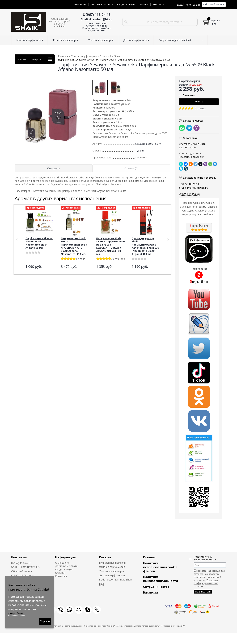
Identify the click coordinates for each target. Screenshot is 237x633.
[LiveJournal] (186, 168)
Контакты (158, 4)
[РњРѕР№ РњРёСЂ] (215, 164)
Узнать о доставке (190, 153)
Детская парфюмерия (112, 575)
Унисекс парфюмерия (111, 571)
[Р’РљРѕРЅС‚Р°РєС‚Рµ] (186, 164)
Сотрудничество (156, 587)
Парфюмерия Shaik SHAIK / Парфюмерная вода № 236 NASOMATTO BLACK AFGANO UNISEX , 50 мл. (110, 246)
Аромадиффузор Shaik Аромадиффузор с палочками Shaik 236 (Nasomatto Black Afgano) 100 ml (145, 246)
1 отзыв (80, 259)
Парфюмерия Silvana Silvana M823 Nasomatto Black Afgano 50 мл (39, 243)
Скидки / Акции (126, 4)
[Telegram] (195, 164)
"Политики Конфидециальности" (206, 582)
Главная (149, 557)
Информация (65, 557)
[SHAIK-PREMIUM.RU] (28, 22)
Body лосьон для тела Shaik (115, 579)
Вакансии (150, 592)
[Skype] (181, 168)
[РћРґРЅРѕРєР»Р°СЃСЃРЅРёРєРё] (191, 164)
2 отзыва (200, 108)
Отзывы (143, 4)
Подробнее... (16, 613)
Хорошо (45, 621)
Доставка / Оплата (102, 4)
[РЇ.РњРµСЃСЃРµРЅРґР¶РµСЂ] (181, 164)
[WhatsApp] (210, 164)
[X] (200, 164)
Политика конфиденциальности (160, 579)
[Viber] (205, 164)
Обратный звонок (214, 4)
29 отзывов (118, 259)
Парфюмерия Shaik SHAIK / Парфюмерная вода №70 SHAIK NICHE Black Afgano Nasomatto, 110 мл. (74, 246)
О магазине (79, 4)
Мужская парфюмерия (112, 562)
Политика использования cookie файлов (160, 567)
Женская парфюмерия (112, 566)
